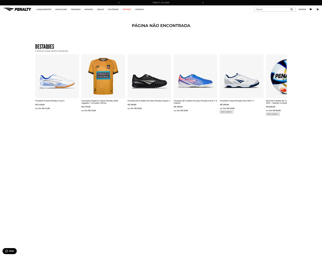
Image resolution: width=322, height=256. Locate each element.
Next (281, 87)
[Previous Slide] (118, 3)
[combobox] (275, 9)
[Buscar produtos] (292, 9)
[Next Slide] (203, 3)
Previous (40, 83)
